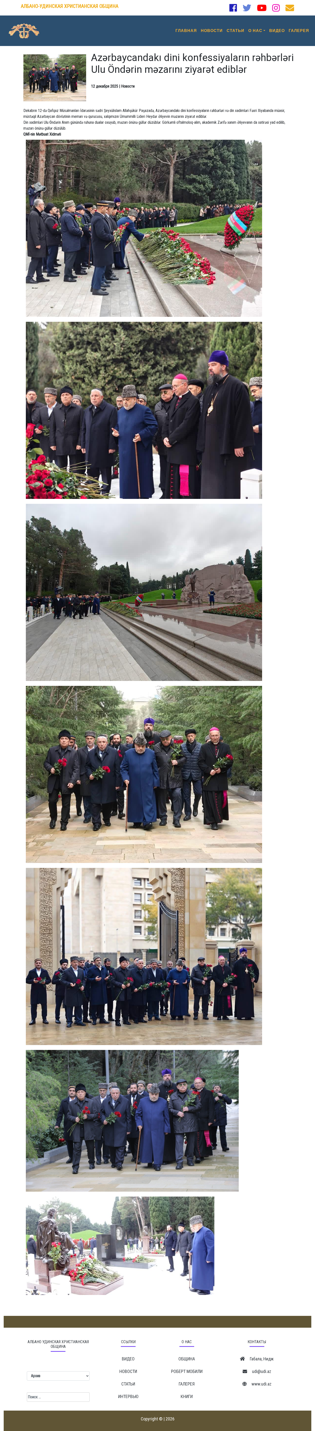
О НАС (255, 31)
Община (186, 1358)
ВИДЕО (277, 31)
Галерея (187, 1383)
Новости (128, 1371)
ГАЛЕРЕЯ (299, 31)
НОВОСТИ (212, 31)
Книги (187, 1396)
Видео (128, 1358)
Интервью (128, 1396)
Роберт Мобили (187, 1371)
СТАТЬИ (235, 31)
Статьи (128, 1383)
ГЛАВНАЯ (186, 31)
